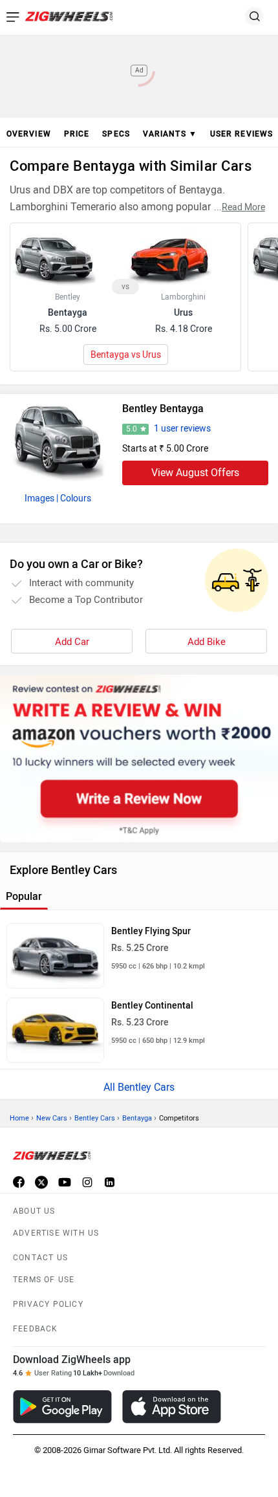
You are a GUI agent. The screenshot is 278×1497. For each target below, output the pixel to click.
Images (39, 498)
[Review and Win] (139, 758)
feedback (35, 1328)
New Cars (51, 1118)
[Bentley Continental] (55, 1030)
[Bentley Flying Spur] (55, 956)
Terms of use (43, 1279)
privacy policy (48, 1304)
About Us (34, 1211)
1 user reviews (182, 428)
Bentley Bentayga (163, 408)
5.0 (131, 428)
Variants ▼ (170, 133)
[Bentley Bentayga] (58, 439)
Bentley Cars (94, 1118)
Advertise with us (56, 1233)
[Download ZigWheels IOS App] (171, 1406)
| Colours (73, 498)
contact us (40, 1257)
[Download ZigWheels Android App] (62, 1406)
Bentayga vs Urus (126, 354)
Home (19, 1118)
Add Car (72, 642)
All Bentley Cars (139, 1087)
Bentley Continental (152, 1005)
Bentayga (137, 1118)
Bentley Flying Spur (151, 931)
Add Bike (206, 642)
